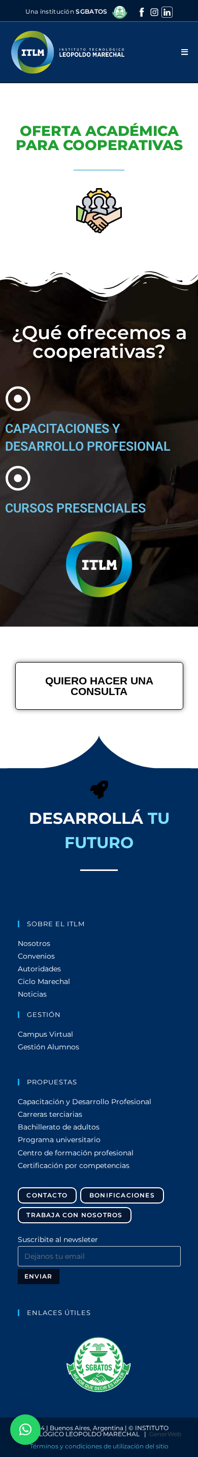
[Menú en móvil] (184, 52)
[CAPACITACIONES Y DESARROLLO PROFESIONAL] (17, 398)
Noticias (32, 994)
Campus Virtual (45, 1034)
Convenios (36, 956)
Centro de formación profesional (76, 1152)
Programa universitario (59, 1139)
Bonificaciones (122, 1195)
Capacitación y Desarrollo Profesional (84, 1101)
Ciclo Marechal (44, 981)
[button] (99, 1364)
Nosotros (34, 943)
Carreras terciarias (50, 1114)
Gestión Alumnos (48, 1046)
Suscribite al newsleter (58, 1239)
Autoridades (39, 968)
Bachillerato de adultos (59, 1127)
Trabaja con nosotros (74, 1215)
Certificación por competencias (73, 1165)
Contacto (47, 1195)
